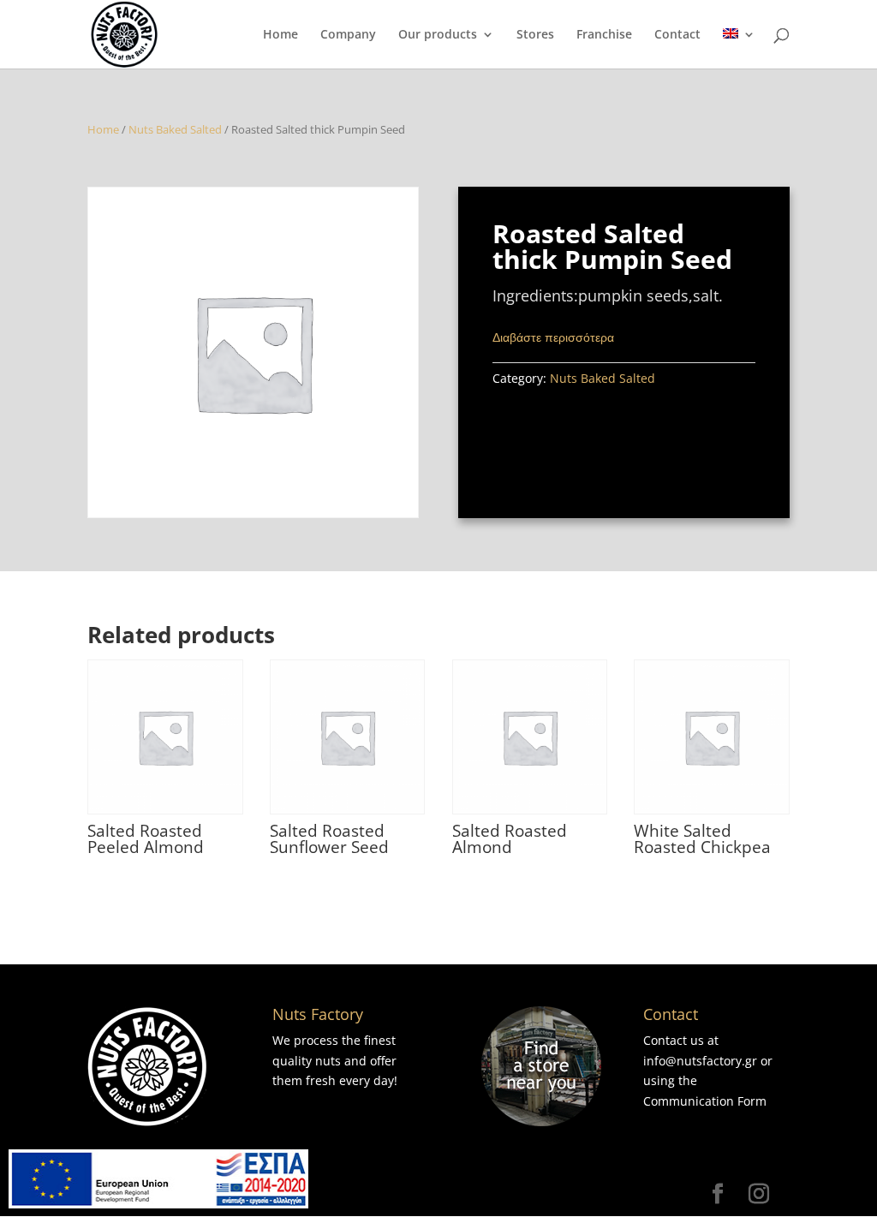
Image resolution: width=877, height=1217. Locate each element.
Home (280, 35)
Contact (677, 35)
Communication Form (705, 1101)
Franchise (604, 35)
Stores (535, 35)
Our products (437, 35)
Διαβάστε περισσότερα (553, 337)
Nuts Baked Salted (175, 129)
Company (348, 35)
